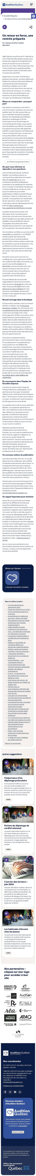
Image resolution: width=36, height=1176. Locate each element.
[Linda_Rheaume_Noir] (25, 988)
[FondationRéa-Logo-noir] (10, 1010)
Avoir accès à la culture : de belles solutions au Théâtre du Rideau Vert (19, 682)
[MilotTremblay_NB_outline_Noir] (25, 1003)
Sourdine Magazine (10, 16)
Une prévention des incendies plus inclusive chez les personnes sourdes (19, 704)
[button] (33, 16)
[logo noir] (25, 996)
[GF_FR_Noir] (10, 988)
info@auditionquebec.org (13, 1082)
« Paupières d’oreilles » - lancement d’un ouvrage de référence (18, 656)
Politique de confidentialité (13, 1086)
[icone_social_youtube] (15, 1092)
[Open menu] (31, 4)
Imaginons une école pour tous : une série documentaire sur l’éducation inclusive (19, 632)
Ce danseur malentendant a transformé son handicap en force (18, 638)
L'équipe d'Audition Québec (14, 43)
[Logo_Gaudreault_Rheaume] (25, 1024)
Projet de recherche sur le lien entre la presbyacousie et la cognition (19, 612)
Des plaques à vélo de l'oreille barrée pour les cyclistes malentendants (18, 623)
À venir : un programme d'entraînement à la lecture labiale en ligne (18, 676)
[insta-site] (10, 1092)
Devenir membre (18, 1132)
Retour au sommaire (13, 743)
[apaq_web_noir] (25, 1018)
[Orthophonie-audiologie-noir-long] (10, 996)
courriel (20, 1073)
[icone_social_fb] (5, 1092)
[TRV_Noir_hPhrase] (10, 1003)
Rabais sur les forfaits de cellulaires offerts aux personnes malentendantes (18, 645)
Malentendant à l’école (16, 627)
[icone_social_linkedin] (20, 1092)
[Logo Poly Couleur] (10, 1024)
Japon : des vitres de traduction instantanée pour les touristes (18, 733)
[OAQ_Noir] (25, 1010)
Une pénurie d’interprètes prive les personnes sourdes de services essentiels (19, 698)
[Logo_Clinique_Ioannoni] (18, 1033)
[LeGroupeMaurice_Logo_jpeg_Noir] (10, 1018)
